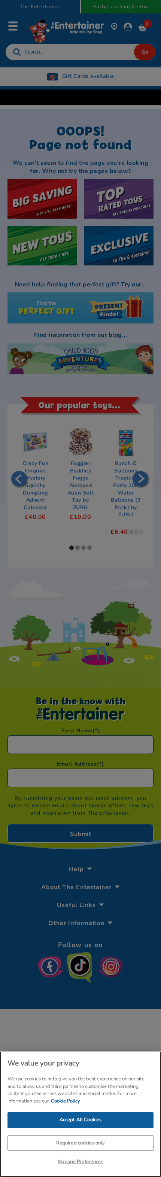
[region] (80, 1114)
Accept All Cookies (80, 1119)
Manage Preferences (80, 1161)
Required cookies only (80, 1143)
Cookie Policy (65, 1101)
